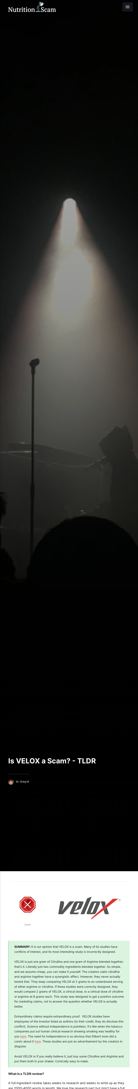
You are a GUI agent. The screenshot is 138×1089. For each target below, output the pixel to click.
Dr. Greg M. (23, 781)
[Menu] (128, 6)
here (23, 1036)
